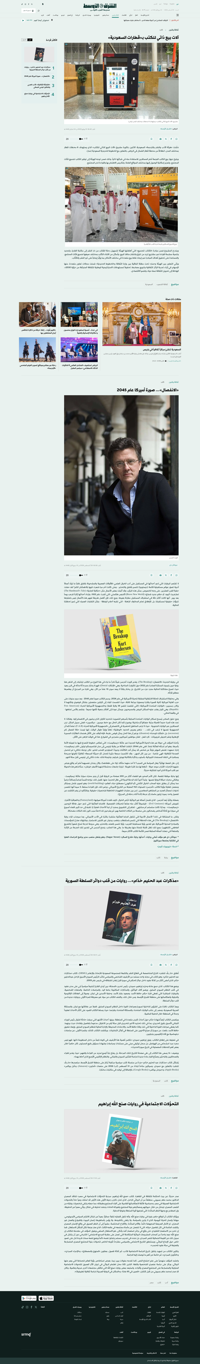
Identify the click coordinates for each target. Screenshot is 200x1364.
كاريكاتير (148, 1316)
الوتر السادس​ (119, 1316)
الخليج (174, 1316)
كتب (161, 30)
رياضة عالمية (175, 1345)
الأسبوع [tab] (24, 40)
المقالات (149, 1312)
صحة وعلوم (105, 15)
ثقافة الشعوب (162, 284)
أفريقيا (163, 1323)
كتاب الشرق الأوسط (145, 1319)
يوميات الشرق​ (87, 15)
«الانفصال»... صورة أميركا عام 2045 (37, 76)
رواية (166, 857)
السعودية (149, 284)
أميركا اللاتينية (161, 1326)
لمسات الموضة (77, 1319)
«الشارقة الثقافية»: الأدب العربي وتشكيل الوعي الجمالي (39, 86)
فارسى (155, 4)
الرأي (130, 15)
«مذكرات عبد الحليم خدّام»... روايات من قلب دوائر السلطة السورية (37, 68)
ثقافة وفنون (115, 15)
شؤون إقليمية (175, 1326)
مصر (151, 1282)
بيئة (108, 1319)
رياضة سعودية (174, 1338)
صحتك (107, 1312)
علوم (108, 1316)
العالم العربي (175, 1312)
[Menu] (177, 15)
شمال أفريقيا (172, 1319)
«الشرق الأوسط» (166, 129)
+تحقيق (162, 1345)
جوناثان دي (173, 565)
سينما (121, 1319)
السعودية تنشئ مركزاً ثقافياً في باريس (162, 349)
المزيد (42, 15)
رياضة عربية (175, 1341)
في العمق (69, 15)
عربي (178, 4)
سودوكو (121, 1341)
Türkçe (165, 4)
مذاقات (79, 1312)
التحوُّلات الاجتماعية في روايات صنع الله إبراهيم (138, 1104)
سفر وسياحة (77, 1316)
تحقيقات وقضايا (160, 1341)
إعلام (121, 1323)
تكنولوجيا (96, 15)
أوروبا (163, 1316)
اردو (160, 4)
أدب (166, 1282)
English (172, 4)
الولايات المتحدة (160, 1312)
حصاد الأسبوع (161, 1338)
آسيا (163, 1319)
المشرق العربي (172, 1323)
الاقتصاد (124, 15)
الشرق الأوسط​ (145, 15)
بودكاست (55, 15)
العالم (136, 15)
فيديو (62, 15)
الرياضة (77, 15)
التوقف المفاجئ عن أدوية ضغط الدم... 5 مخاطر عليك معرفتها (146, 20)
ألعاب (48, 15)
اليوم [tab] (30, 40)
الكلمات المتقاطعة (118, 1338)
